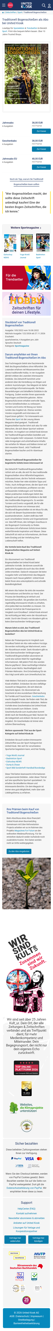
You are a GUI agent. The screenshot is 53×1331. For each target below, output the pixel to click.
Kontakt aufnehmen (26, 1213)
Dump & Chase (13, 764)
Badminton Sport (14, 758)
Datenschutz (22, 1316)
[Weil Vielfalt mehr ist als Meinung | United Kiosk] (26, 5)
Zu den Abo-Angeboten (19, 851)
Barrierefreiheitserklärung (27, 1323)
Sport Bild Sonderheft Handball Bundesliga (25, 768)
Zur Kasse (41, 131)
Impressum (36, 1316)
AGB (12, 1316)
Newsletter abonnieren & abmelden (27, 1218)
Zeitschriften (10, 12)
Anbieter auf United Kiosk (26, 1223)
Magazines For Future (25, 830)
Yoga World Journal (15, 755)
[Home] (3, 12)
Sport (20, 12)
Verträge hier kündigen (38, 1239)
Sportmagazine (22, 346)
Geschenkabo (38, 696)
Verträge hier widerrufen (15, 1239)
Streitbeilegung (26, 1319)
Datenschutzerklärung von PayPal (24, 1188)
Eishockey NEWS (13, 761)
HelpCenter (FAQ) (26, 1208)
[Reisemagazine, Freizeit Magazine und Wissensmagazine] (26, 304)
